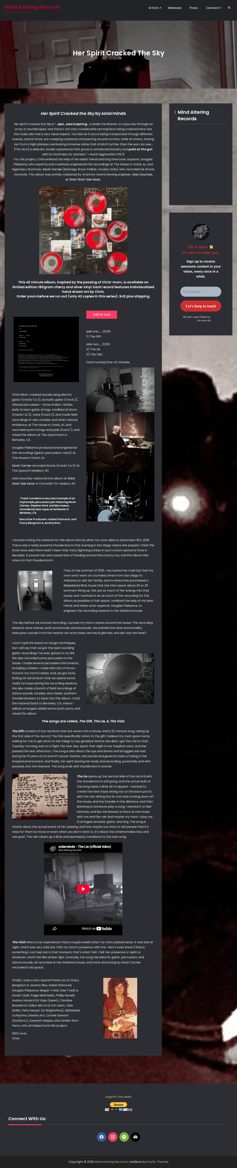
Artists (154, 8)
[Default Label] (124, 1137)
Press (194, 8)
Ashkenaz (59, 509)
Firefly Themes (157, 1162)
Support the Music (118, 1097)
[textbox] (120, 314)
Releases (174, 8)
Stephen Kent (39, 505)
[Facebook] (101, 1137)
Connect (212, 8)
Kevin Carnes (52, 169)
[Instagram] (112, 1137)
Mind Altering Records (32, 7)
